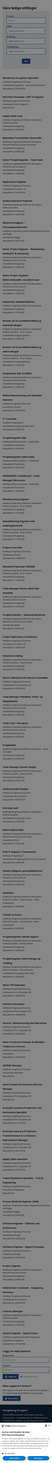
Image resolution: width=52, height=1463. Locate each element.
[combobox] (46, 1425)
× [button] (49, 1425)
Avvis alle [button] (38, 1458)
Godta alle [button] (14, 1458)
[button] (26, 1453)
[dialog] (26, 1443)
